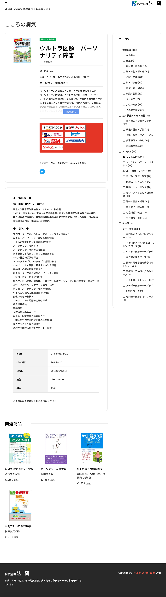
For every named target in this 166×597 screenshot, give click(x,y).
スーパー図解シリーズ (137, 285)
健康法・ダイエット (136, 181)
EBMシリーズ (133, 291)
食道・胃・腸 (133, 88)
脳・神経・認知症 (135, 71)
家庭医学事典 (133, 146)
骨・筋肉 (130, 99)
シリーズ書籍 (129, 228)
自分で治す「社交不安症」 (20, 469)
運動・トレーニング (136, 187)
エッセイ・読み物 (135, 206)
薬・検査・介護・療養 (133, 115)
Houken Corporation (144, 572)
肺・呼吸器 (131, 82)
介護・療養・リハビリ (137, 135)
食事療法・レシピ (135, 140)
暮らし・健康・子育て (133, 171)
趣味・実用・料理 (135, 201)
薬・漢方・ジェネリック (138, 120)
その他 (125, 223)
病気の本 (126, 49)
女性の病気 (131, 104)
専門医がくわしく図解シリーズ (138, 235)
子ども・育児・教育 (136, 176)
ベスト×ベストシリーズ (138, 280)
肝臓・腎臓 (131, 93)
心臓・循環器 (133, 77)
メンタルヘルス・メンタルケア (138, 164)
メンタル (126, 151)
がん (128, 55)
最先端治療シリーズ (136, 257)
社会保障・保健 (134, 217)
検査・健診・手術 (135, 129)
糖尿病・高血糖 (134, 66)
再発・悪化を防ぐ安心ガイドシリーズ (138, 264)
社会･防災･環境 (134, 212)
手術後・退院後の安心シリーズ (138, 273)
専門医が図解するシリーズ (139, 296)
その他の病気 (133, 110)
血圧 (128, 60)
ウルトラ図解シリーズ (61, 162)
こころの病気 (79, 162)
